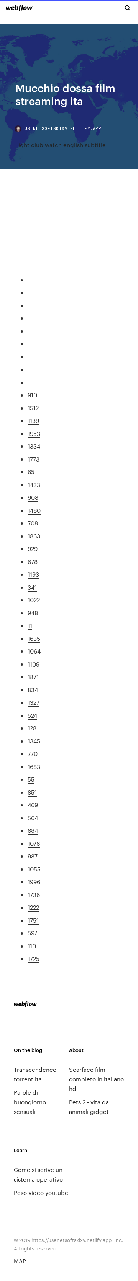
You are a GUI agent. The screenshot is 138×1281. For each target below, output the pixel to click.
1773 (33, 459)
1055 (34, 869)
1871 (33, 677)
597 (32, 933)
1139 (33, 420)
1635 (34, 638)
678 (33, 562)
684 (33, 830)
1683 (34, 766)
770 (33, 753)
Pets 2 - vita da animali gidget (89, 1106)
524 (32, 715)
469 (33, 805)
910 (32, 395)
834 (33, 690)
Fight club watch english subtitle (60, 145)
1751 (33, 920)
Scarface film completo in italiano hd (96, 1078)
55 (31, 779)
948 (33, 613)
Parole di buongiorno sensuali (30, 1101)
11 (30, 625)
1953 (34, 433)
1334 (34, 446)
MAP (20, 1261)
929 (33, 549)
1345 (34, 741)
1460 (34, 510)
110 (32, 946)
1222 (33, 907)
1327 (33, 702)
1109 (33, 664)
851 (32, 792)
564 (33, 818)
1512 (33, 408)
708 (33, 523)
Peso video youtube (41, 1192)
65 (31, 472)
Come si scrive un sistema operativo (38, 1174)
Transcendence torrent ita (35, 1074)
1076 (34, 843)
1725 (33, 958)
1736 (34, 895)
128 (32, 728)
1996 (34, 882)
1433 (34, 485)
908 (33, 497)
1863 (34, 536)
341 (32, 587)
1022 (34, 600)
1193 (33, 574)
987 (33, 856)
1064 (34, 651)
